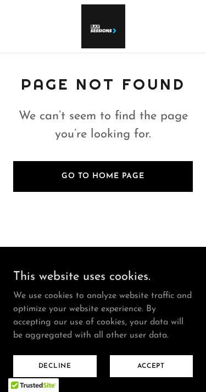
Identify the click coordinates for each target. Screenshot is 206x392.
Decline (54, 365)
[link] (103, 26)
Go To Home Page (103, 176)
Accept (151, 365)
